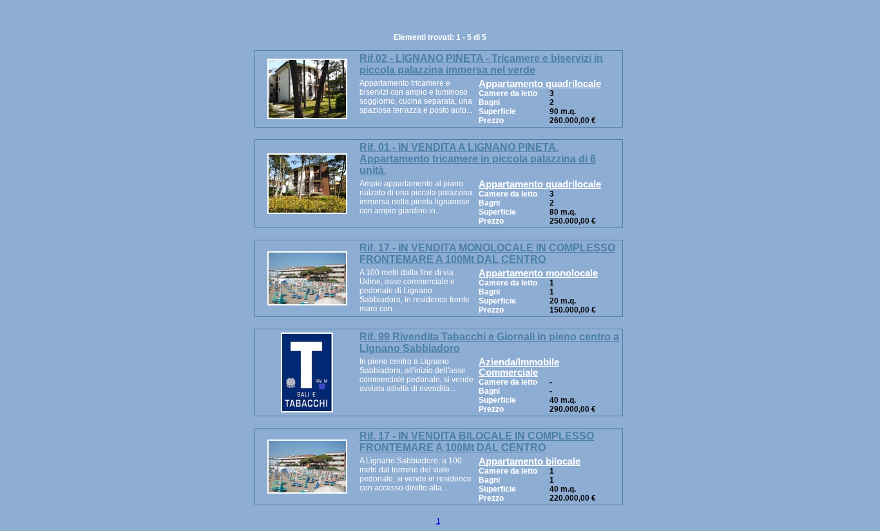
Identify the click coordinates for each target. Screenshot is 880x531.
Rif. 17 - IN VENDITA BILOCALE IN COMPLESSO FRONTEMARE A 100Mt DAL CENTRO (476, 441)
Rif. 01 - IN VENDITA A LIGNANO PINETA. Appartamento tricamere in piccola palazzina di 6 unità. (477, 159)
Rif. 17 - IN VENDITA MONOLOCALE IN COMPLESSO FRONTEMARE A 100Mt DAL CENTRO (487, 253)
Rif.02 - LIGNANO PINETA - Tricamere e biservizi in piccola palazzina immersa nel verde (481, 64)
